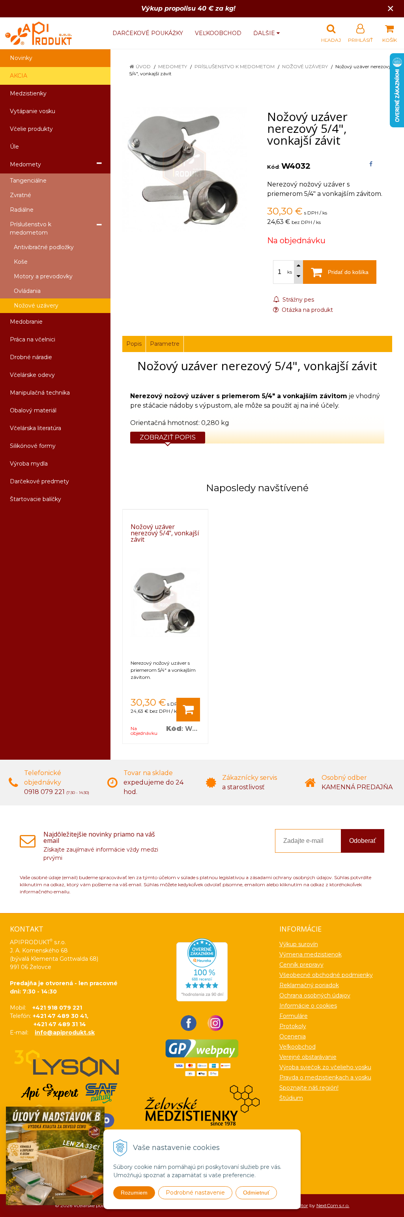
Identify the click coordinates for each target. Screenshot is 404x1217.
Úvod (143, 66)
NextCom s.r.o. (333, 1205)
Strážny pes (297, 299)
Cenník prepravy (301, 964)
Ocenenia (292, 1036)
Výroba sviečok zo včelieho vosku (325, 1067)
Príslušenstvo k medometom (235, 66)
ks (289, 272)
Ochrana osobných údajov (314, 995)
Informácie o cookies (308, 1005)
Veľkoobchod (218, 33)
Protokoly (292, 1026)
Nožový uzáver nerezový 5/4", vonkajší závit (165, 533)
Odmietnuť (256, 1192)
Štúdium (291, 1097)
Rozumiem (134, 1192)
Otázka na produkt (306, 309)
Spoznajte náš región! (309, 1087)
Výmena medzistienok (310, 954)
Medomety (172, 66)
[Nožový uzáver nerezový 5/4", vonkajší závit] (184, 169)
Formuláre (293, 1015)
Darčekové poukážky (147, 33)
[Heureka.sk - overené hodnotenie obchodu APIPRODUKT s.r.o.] (202, 969)
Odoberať (362, 840)
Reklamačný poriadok (309, 985)
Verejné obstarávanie (308, 1056)
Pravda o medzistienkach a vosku (325, 1077)
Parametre (165, 343)
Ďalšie (265, 33)
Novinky (21, 58)
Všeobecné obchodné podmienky (326, 974)
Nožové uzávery (305, 66)
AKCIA (18, 75)
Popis (134, 343)
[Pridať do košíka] (188, 709)
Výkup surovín (298, 944)
